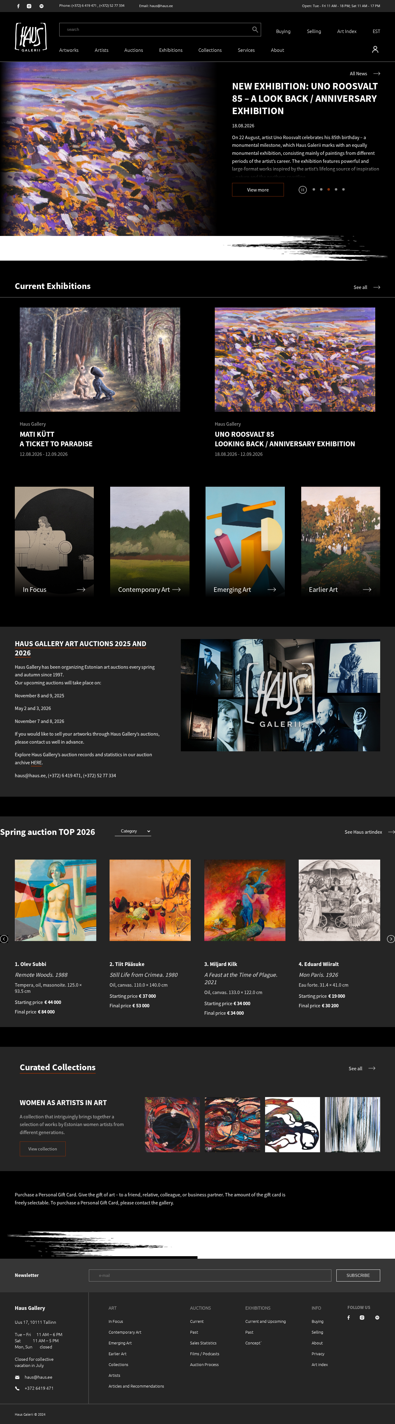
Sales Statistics (203, 1343)
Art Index (346, 31)
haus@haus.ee (161, 5)
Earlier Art (118, 1353)
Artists (101, 50)
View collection (42, 1149)
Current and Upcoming (265, 1321)
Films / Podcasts (204, 1353)
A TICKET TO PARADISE (336, 163)
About (317, 1343)
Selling (314, 31)
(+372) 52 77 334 (111, 5)
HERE (36, 762)
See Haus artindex (363, 832)
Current (197, 1321)
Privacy (318, 1353)
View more (258, 190)
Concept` (253, 1343)
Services (246, 50)
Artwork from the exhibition (269, 163)
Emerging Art (120, 1343)
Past (194, 1332)
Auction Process (204, 1364)
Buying (283, 31)
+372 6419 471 (39, 1387)
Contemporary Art (125, 1332)
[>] (387, 939)
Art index (320, 1364)
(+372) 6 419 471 (84, 5)
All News (358, 73)
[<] (7, 939)
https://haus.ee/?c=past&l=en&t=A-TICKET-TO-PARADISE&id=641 (108, 149)
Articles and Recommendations (136, 1386)
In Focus (116, 1321)
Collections (210, 50)
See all (360, 287)
